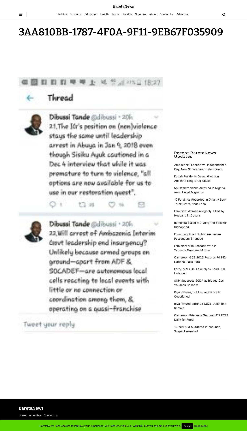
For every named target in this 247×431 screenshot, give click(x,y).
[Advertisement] (47, 56)
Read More (201, 425)
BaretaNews (123, 6)
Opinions (140, 14)
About (153, 14)
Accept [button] (187, 426)
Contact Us (167, 14)
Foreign (127, 14)
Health (104, 14)
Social (116, 14)
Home (22, 415)
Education (91, 14)
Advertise (182, 14)
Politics (62, 14)
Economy (76, 14)
